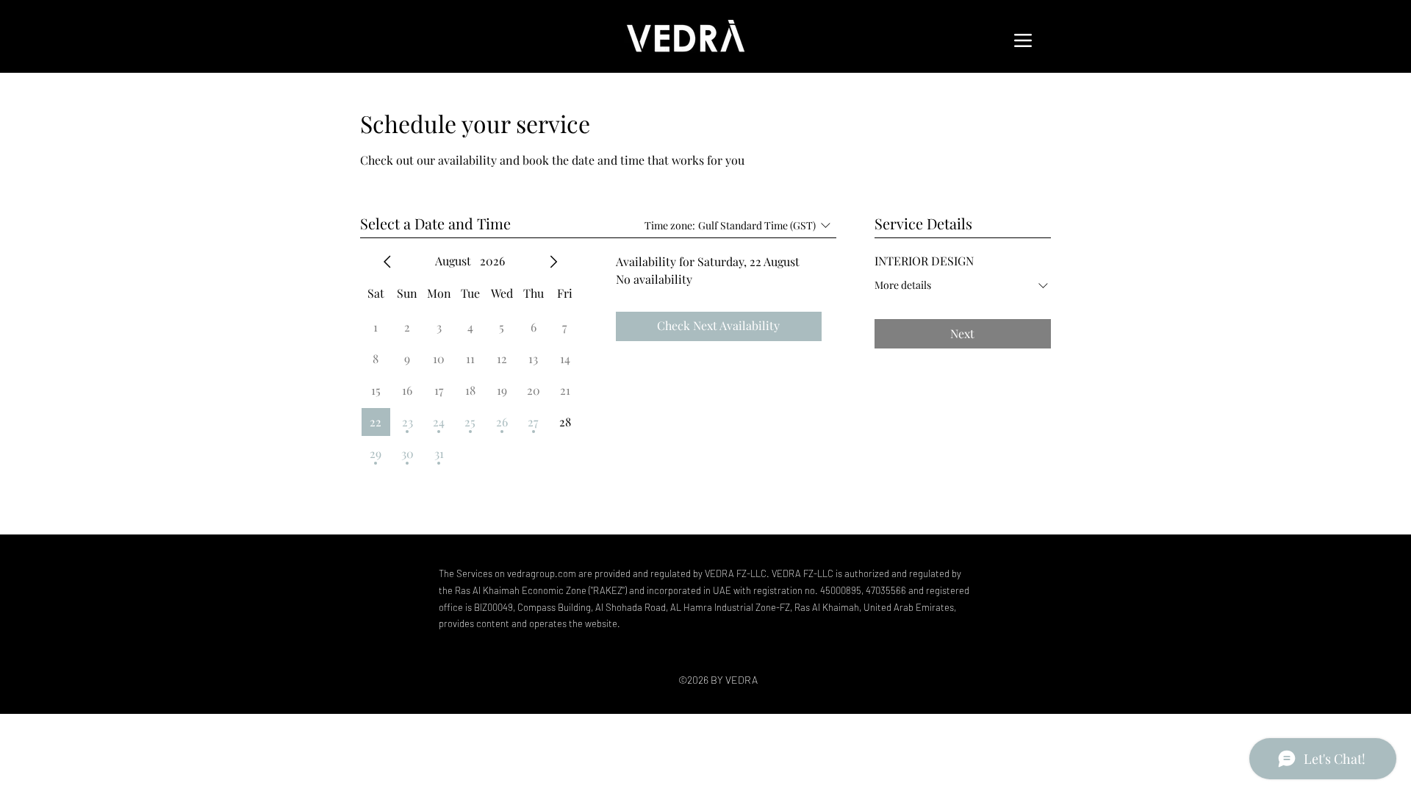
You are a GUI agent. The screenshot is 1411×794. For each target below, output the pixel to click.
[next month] (553, 262)
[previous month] (387, 262)
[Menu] (1022, 40)
